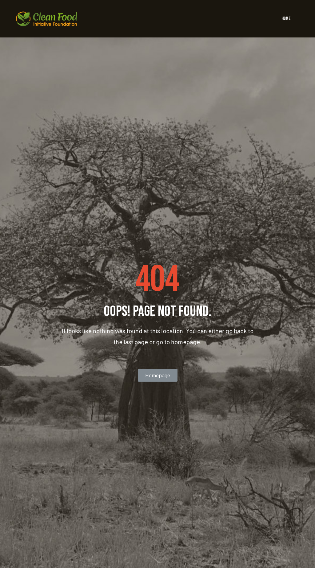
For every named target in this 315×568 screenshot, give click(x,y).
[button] (157, 375)
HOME (286, 18)
